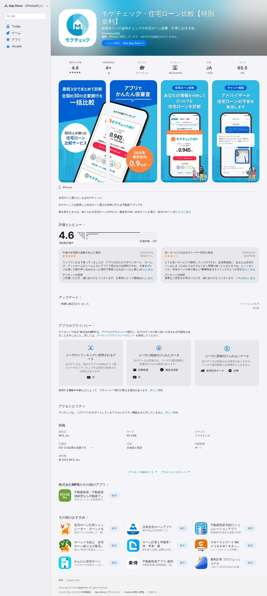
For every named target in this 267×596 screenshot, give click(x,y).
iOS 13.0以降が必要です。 (74, 447)
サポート (153, 592)
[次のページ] (263, 131)
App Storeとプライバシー (107, 592)
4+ (196, 447)
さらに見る (184, 211)
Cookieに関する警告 (134, 592)
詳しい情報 (156, 390)
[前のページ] (54, 131)
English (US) (73, 580)
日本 (61, 580)
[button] (25, 26)
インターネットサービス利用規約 (75, 592)
